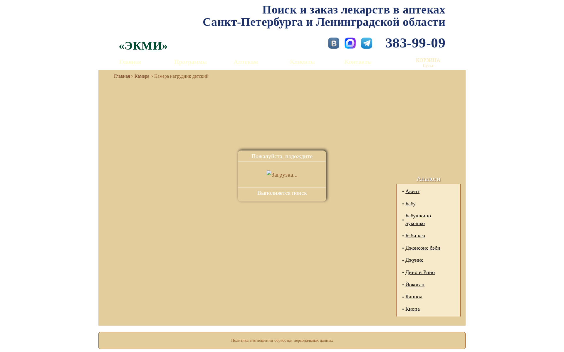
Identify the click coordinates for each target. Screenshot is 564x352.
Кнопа (412, 309)
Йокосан (414, 284)
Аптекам (246, 61)
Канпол (413, 296)
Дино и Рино (420, 272)
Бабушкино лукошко (418, 219)
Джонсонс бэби (422, 248)
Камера (142, 76)
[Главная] (119, 76)
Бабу (410, 204)
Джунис (414, 260)
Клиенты (302, 61)
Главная (130, 61)
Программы (190, 61)
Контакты (358, 61)
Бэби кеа (415, 235)
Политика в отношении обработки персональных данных (282, 340)
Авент (412, 191)
